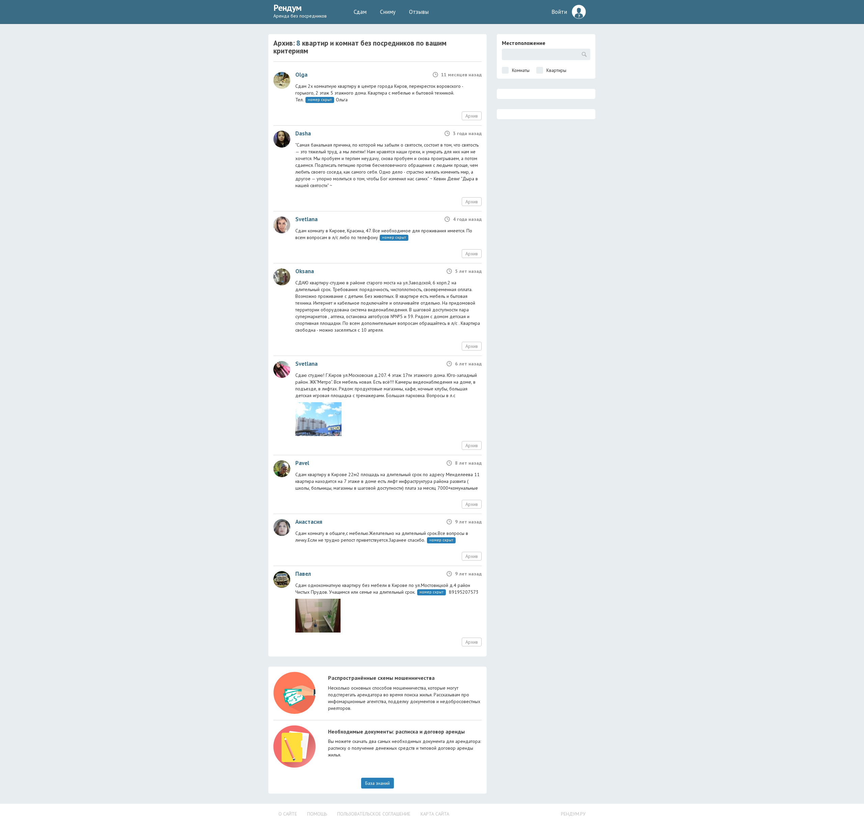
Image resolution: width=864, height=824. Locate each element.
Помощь (317, 814)
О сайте (287, 814)
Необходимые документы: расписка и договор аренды (396, 731)
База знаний (377, 783)
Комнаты (521, 70)
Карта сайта (435, 814)
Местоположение (523, 43)
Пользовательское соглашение (373, 814)
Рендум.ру (573, 814)
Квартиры (556, 70)
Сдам (360, 12)
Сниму (388, 12)
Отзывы (419, 12)
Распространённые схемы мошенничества (381, 677)
